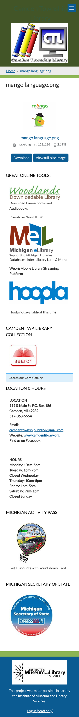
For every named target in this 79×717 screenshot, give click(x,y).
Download (21, 158)
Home (10, 71)
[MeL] (31, 239)
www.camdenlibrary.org (41, 435)
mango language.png (39, 137)
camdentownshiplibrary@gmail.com (36, 430)
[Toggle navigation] (71, 7)
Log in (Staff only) (40, 711)
